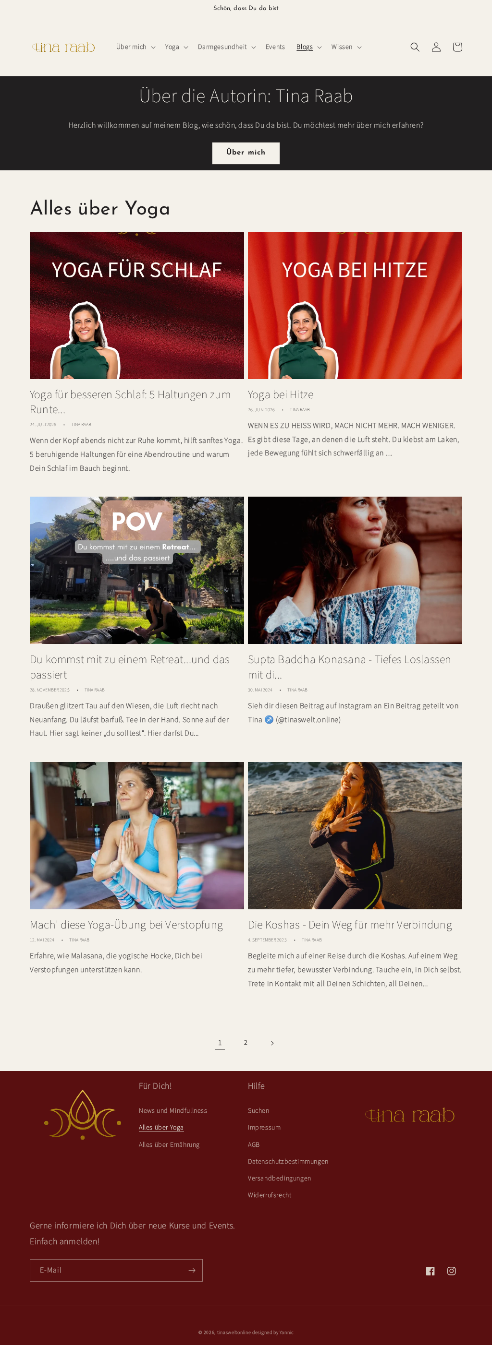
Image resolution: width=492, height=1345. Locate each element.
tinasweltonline (234, 1332)
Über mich (246, 152)
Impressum (264, 1127)
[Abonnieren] (191, 1270)
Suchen (259, 1111)
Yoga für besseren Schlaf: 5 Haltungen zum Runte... (130, 402)
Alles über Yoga (161, 1127)
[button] (135, 47)
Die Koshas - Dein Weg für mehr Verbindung (350, 924)
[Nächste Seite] (272, 1043)
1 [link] (220, 1042)
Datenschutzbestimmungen (288, 1161)
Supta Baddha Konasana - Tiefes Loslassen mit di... (350, 667)
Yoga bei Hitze (280, 394)
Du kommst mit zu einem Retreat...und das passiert (130, 667)
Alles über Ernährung (169, 1145)
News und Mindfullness (173, 1111)
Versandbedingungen (279, 1178)
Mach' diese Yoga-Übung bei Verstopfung (126, 924)
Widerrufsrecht (269, 1195)
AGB (254, 1145)
